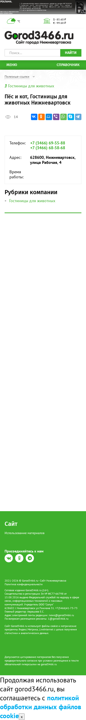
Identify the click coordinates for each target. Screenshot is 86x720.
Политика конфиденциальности (24, 584)
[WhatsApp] (63, 117)
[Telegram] (78, 117)
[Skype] (71, 117)
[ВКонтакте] (34, 117)
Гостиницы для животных (31, 85)
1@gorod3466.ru (58, 618)
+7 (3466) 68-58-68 (47, 147)
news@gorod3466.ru (61, 615)
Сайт (11, 523)
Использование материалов (24, 533)
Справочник (68, 65)
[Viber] (56, 117)
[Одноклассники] (41, 117)
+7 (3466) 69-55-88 (47, 143)
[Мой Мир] (49, 117)
